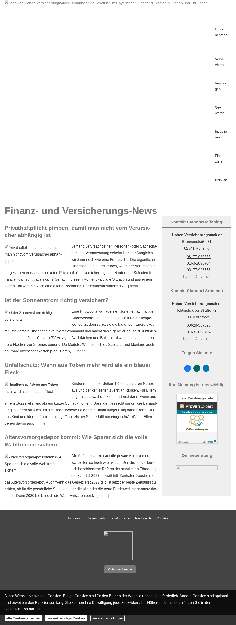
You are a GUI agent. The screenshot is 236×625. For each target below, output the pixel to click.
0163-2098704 (199, 263)
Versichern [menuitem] (219, 62)
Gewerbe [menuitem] (219, 110)
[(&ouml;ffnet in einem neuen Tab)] (197, 442)
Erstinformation (120, 518)
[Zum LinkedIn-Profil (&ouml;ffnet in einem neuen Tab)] (206, 368)
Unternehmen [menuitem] (221, 32)
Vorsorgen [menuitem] (220, 86)
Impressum (76, 518)
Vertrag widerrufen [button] (120, 569)
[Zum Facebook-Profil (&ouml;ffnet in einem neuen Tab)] (187, 368)
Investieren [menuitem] (221, 134)
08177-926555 (199, 257)
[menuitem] (216, 10)
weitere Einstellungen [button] (107, 618)
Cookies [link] (162, 518)
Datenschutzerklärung (23, 609)
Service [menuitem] (221, 180)
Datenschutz (96, 518)
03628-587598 (199, 325)
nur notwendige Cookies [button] (66, 618)
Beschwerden (143, 518)
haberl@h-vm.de (196, 277)
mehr (134, 286)
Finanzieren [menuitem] (219, 158)
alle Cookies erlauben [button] (23, 618)
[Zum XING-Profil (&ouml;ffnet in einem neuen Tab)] (196, 368)
